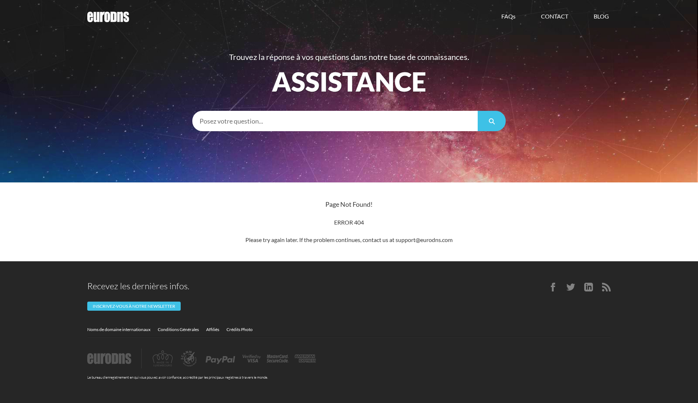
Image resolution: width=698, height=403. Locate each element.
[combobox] (335, 121)
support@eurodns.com (424, 239)
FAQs (508, 16)
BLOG (601, 16)
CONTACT (554, 16)
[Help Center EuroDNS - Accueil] (108, 17)
